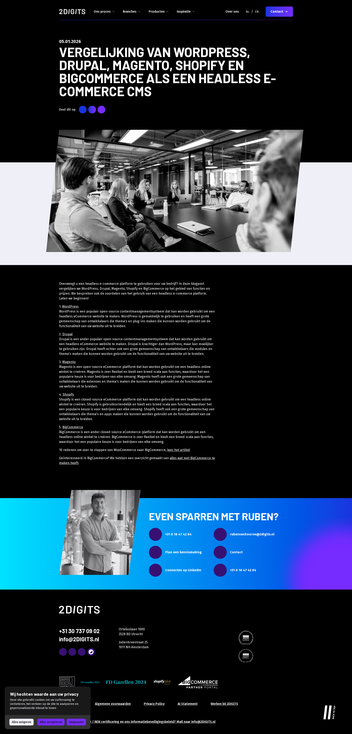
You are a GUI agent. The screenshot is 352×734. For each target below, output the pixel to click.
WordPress (70, 306)
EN (257, 11)
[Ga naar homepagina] (72, 11)
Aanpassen (76, 722)
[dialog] (47, 708)
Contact (277, 11)
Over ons (232, 11)
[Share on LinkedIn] (92, 109)
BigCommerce (72, 427)
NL (247, 11)
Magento (69, 362)
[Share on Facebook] (101, 109)
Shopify (68, 394)
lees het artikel (178, 450)
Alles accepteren (51, 722)
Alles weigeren (21, 722)
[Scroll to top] (329, 711)
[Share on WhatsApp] (83, 109)
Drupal (67, 334)
